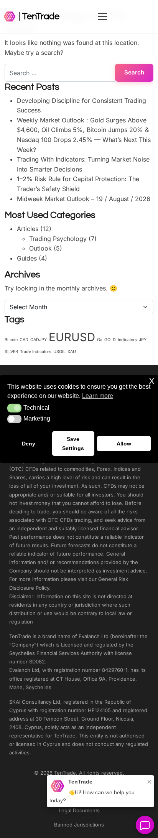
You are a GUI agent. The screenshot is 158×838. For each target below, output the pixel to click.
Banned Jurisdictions (79, 825)
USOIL (59, 351)
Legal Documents (79, 810)
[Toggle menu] (126, 16)
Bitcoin (11, 339)
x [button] (151, 380)
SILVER (11, 351)
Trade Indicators (35, 351)
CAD (24, 339)
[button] (14, 408)
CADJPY (38, 339)
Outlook (40, 248)
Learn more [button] (97, 396)
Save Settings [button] (73, 443)
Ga (99, 339)
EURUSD (72, 337)
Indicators (127, 339)
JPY (142, 339)
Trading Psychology (58, 238)
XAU (71, 351)
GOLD (110, 339)
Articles (27, 229)
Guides (27, 258)
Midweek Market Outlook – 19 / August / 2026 (83, 199)
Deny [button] (28, 443)
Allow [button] (124, 443)
